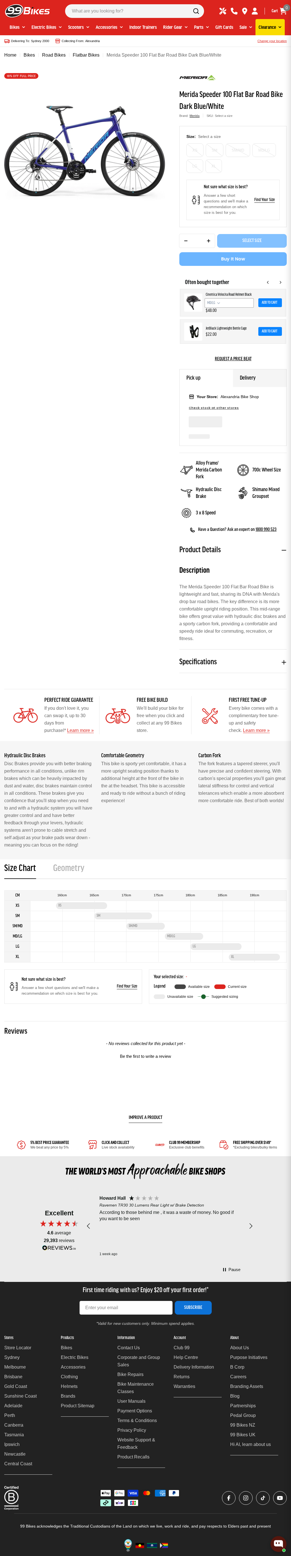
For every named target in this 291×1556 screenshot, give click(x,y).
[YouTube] (280, 1498)
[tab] (20, 870)
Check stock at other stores (214, 407)
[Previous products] (268, 282)
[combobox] (134, 11)
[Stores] (244, 11)
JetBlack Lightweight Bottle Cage (226, 328)
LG (194, 166)
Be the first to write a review (145, 1056)
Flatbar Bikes (86, 55)
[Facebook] (229, 1498)
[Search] (196, 11)
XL (213, 166)
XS (195, 150)
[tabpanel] (145, 947)
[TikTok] (263, 1498)
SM (214, 150)
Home (10, 55)
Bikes (29, 55)
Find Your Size (264, 200)
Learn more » (80, 730)
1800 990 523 (266, 529)
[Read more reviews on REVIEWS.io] (59, 1249)
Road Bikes (54, 55)
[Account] (255, 11)
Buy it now (233, 259)
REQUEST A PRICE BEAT (233, 359)
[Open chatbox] (278, 1544)
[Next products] (280, 282)
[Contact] (234, 11)
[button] (145, 1055)
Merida (194, 115)
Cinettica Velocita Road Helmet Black (229, 295)
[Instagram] (246, 1498)
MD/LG (264, 150)
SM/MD (238, 150)
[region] (169, 1226)
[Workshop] (222, 11)
